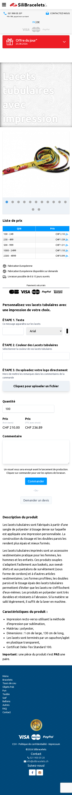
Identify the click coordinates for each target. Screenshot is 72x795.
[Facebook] (32, 772)
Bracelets (8, 679)
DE (38, 22)
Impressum (54, 744)
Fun (4, 690)
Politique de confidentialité (33, 744)
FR (33, 22)
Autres (6, 705)
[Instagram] (39, 772)
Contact (7, 712)
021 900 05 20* (14, 13)
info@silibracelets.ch (37, 761)
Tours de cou (9, 683)
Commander (36, 481)
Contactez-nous (60, 13)
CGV (14, 744)
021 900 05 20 (37, 757)
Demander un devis (36, 500)
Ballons (6, 701)
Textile (6, 694)
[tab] (7, 202)
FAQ (5, 708)
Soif (5, 698)
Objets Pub (8, 687)
